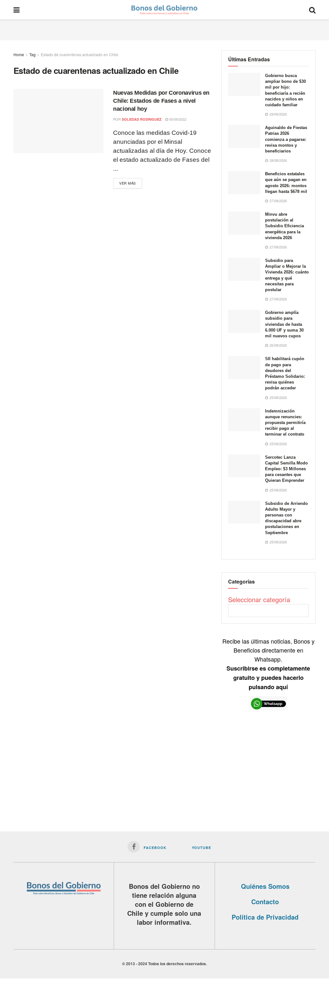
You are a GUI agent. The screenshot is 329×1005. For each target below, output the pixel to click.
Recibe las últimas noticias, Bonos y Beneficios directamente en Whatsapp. (268, 664)
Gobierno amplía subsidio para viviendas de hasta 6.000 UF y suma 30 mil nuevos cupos (284, 324)
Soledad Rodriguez (142, 119)
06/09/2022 (177, 119)
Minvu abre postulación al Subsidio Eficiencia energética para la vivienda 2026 (284, 226)
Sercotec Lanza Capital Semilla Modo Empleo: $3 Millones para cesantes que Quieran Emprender (286, 469)
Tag (32, 54)
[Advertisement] (164, 29)
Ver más (127, 183)
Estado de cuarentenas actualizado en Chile (79, 54)
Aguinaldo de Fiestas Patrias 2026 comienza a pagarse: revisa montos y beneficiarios (286, 139)
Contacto (265, 901)
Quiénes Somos (265, 886)
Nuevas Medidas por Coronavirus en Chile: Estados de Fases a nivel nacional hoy (161, 101)
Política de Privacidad (265, 917)
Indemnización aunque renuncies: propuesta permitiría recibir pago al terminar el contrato (285, 423)
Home (18, 54)
